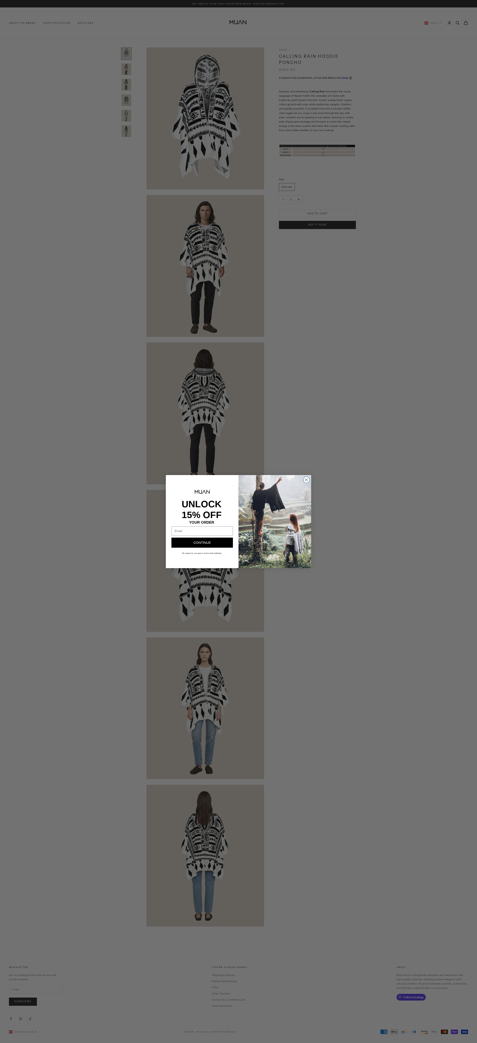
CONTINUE (202, 542)
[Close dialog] (306, 480)
